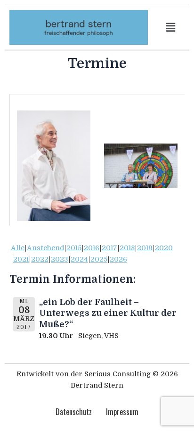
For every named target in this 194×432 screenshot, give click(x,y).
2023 (59, 259)
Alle (17, 248)
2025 (98, 259)
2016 (91, 248)
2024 (79, 259)
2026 (118, 259)
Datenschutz (74, 411)
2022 (39, 259)
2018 (127, 248)
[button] (171, 27)
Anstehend (45, 248)
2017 (109, 248)
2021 (21, 259)
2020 (164, 248)
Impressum (122, 411)
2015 (73, 248)
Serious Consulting (117, 374)
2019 (145, 248)
